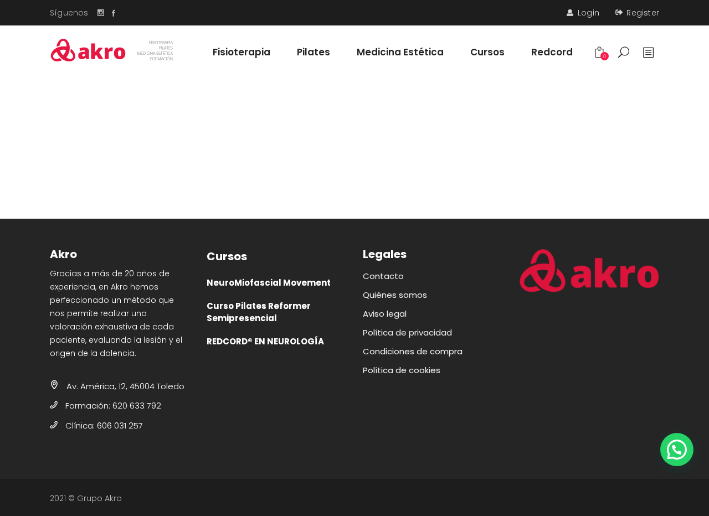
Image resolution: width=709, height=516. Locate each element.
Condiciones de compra (413, 351)
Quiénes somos (395, 295)
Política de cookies (401, 370)
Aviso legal (385, 313)
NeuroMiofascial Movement (269, 282)
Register (642, 12)
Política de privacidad (407, 332)
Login (588, 12)
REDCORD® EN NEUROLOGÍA (265, 341)
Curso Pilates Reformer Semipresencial (259, 312)
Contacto (383, 276)
